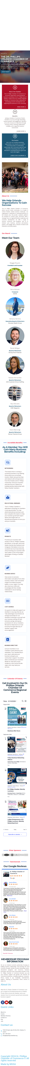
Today (15, 829)
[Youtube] (6, 1002)
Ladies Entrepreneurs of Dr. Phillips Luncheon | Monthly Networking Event (16, 821)
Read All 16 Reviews (8, 953)
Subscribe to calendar (14, 834)
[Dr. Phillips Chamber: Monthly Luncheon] (17, 776)
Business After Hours (14, 731)
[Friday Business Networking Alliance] (17, 745)
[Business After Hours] (17, 716)
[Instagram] (10, 1002)
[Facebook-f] (3, 1002)
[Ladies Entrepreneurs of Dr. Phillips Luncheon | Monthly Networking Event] (17, 807)
